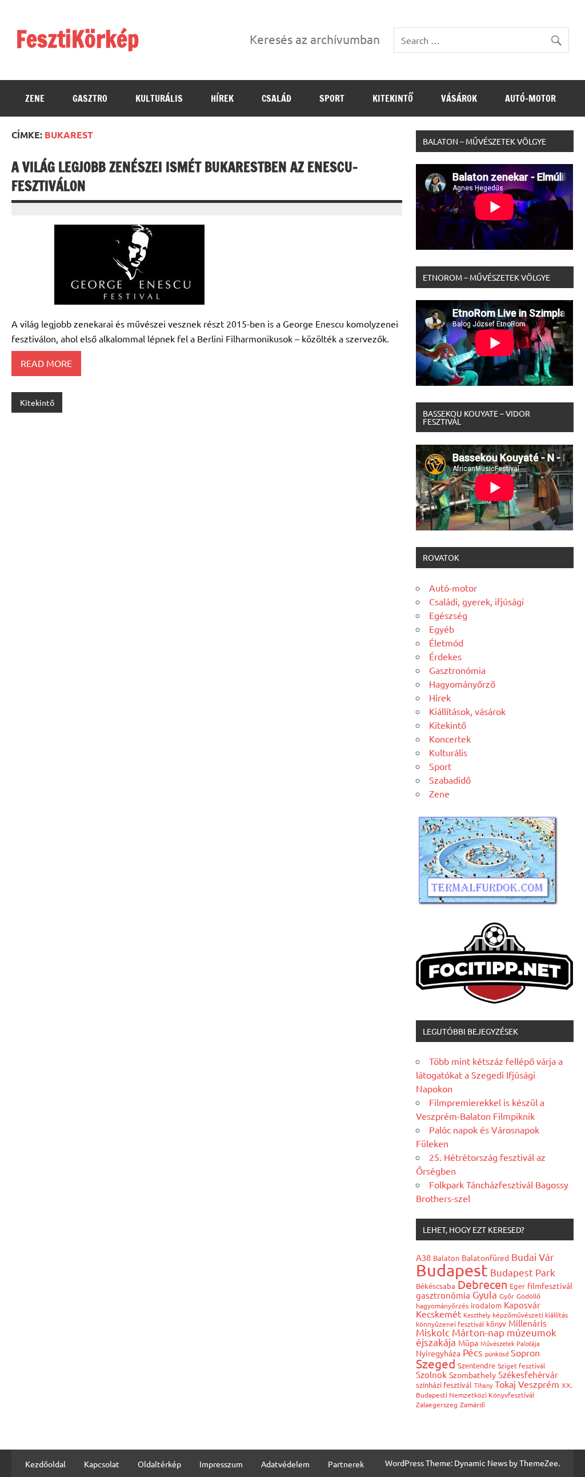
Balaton (446, 1258)
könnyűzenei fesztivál (450, 1323)
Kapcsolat (101, 1464)
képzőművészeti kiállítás (530, 1314)
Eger (517, 1286)
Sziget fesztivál (521, 1365)
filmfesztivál (549, 1285)
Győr (506, 1295)
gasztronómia (443, 1295)
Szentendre (476, 1365)
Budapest (452, 1270)
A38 (423, 1257)
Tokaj (505, 1384)
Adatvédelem (285, 1464)
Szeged (435, 1363)
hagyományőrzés (442, 1305)
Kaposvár (522, 1304)
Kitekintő (392, 98)
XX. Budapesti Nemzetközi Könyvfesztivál (494, 1389)
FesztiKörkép (77, 38)
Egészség (448, 615)
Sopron (525, 1352)
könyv (496, 1323)
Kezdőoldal (45, 1464)
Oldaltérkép (159, 1464)
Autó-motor (530, 98)
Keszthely (476, 1314)
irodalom (486, 1305)
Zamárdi (472, 1404)
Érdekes (445, 656)
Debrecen (482, 1284)
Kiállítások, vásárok (467, 711)
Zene (35, 98)
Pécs (473, 1352)
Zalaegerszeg (437, 1404)
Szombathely (472, 1375)
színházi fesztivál (444, 1385)
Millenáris (527, 1323)
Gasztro (90, 98)
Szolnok (431, 1374)
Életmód (446, 642)
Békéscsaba (435, 1286)
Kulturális (159, 98)
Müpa (468, 1343)
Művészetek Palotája (510, 1343)
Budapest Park (522, 1272)
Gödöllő (528, 1295)
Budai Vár (532, 1257)
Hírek (222, 98)
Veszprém (538, 1384)
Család (276, 98)
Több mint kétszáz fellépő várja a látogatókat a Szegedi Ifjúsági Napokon (489, 1074)
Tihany (483, 1385)
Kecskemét (438, 1313)
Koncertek (450, 738)
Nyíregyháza (438, 1353)
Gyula (484, 1294)
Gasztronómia (457, 670)
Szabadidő (450, 779)
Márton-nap (478, 1332)
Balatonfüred (485, 1257)
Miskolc (433, 1332)
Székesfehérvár (528, 1374)
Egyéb (441, 628)
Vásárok (459, 98)
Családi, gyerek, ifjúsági (476, 601)
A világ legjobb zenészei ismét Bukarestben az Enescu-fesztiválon (184, 176)
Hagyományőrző (462, 683)
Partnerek (346, 1464)
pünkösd (496, 1353)
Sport (331, 98)
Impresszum (221, 1464)
